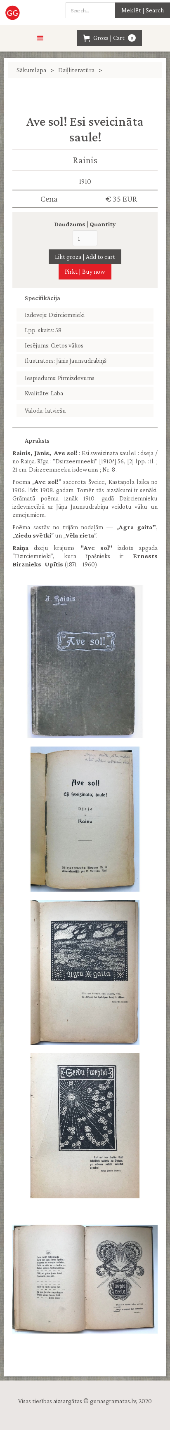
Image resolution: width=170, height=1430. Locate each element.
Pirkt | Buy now (85, 271)
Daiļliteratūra (76, 69)
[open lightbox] (85, 661)
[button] (40, 38)
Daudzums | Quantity (85, 224)
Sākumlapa (31, 69)
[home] (17, 12)
